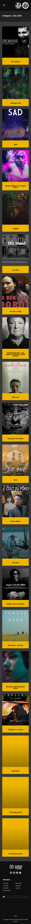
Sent (15, 480)
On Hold (15, 270)
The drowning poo (15, 854)
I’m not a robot (15, 311)
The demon (15, 62)
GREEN (15, 229)
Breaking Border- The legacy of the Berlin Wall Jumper (15, 354)
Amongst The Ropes (15, 438)
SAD (15, 144)
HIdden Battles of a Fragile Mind (15, 186)
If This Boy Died (15, 812)
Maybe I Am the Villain (15, 604)
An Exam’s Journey (15, 645)
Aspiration (15, 771)
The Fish (15, 563)
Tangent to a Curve (15, 730)
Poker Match (15, 521)
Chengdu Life (15, 103)
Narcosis (15, 397)
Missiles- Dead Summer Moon (15, 687)
